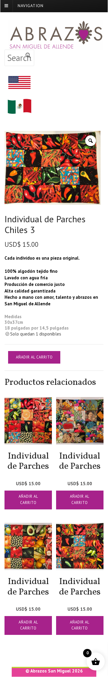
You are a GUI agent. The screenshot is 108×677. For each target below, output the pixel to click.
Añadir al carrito (34, 357)
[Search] (28, 55)
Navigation (31, 5)
